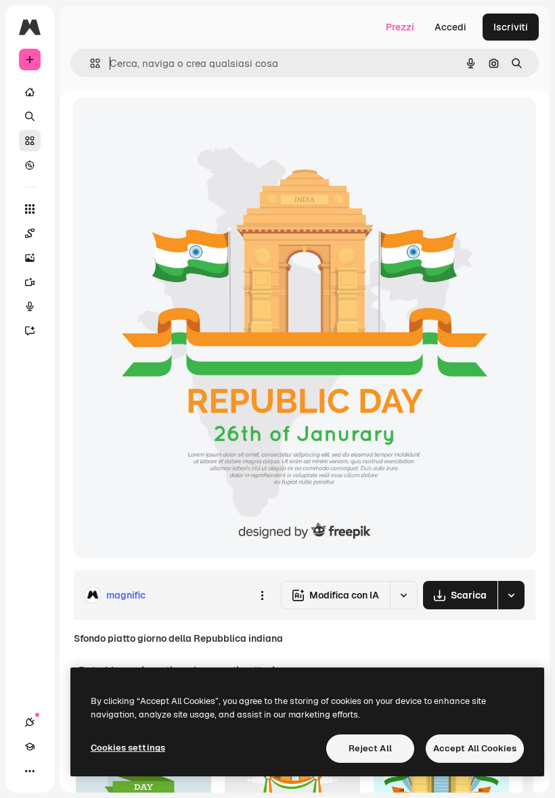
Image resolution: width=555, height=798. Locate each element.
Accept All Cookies (474, 748)
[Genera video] (30, 282)
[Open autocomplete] (89, 63)
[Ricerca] (30, 116)
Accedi (450, 27)
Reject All (370, 748)
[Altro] (30, 771)
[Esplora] (30, 165)
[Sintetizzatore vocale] (30, 306)
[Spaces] (30, 233)
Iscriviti (510, 27)
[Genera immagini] (30, 257)
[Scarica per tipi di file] (511, 595)
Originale (162, 121)
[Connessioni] (30, 722)
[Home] (30, 92)
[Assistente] (30, 331)
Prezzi (400, 27)
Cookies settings (128, 747)
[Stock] (30, 140)
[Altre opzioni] (261, 595)
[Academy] (30, 746)
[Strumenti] (30, 209)
